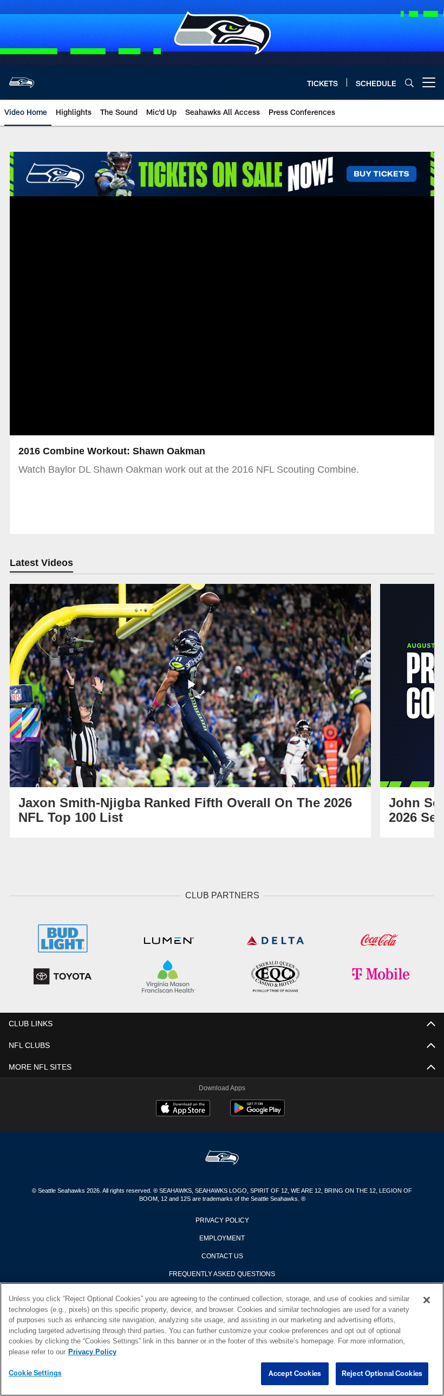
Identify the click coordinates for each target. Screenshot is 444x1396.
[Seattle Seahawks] (222, 1157)
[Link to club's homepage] (22, 78)
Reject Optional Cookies (382, 1373)
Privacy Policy (222, 1218)
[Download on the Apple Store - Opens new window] (183, 1108)
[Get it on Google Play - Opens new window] (257, 1112)
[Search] (409, 82)
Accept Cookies (295, 1373)
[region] (222, 1339)
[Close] (427, 1301)
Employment (222, 1236)
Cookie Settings (35, 1373)
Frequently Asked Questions (222, 1272)
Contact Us (222, 1254)
